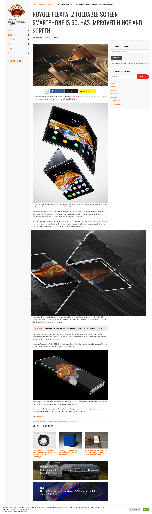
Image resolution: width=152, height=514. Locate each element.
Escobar (63, 224)
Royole (74, 96)
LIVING (10, 44)
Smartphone (70, 421)
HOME (113, 83)
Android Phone (54, 421)
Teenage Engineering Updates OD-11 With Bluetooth (68, 452)
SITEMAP (114, 97)
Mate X (89, 221)
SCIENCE (11, 48)
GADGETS (11, 35)
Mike (57, 37)
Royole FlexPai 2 (77, 212)
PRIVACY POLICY (117, 104)
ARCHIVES (114, 90)
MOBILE (43, 421)
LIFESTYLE (11, 39)
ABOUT (113, 87)
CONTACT (114, 94)
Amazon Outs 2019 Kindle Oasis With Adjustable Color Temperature (96, 452)
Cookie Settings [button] (135, 509)
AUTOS (10, 30)
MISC (9, 53)
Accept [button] (146, 509)
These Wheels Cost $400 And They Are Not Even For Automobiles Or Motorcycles (44, 453)
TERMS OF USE (116, 101)
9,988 (36, 411)
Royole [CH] (42, 416)
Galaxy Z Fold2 (101, 221)
